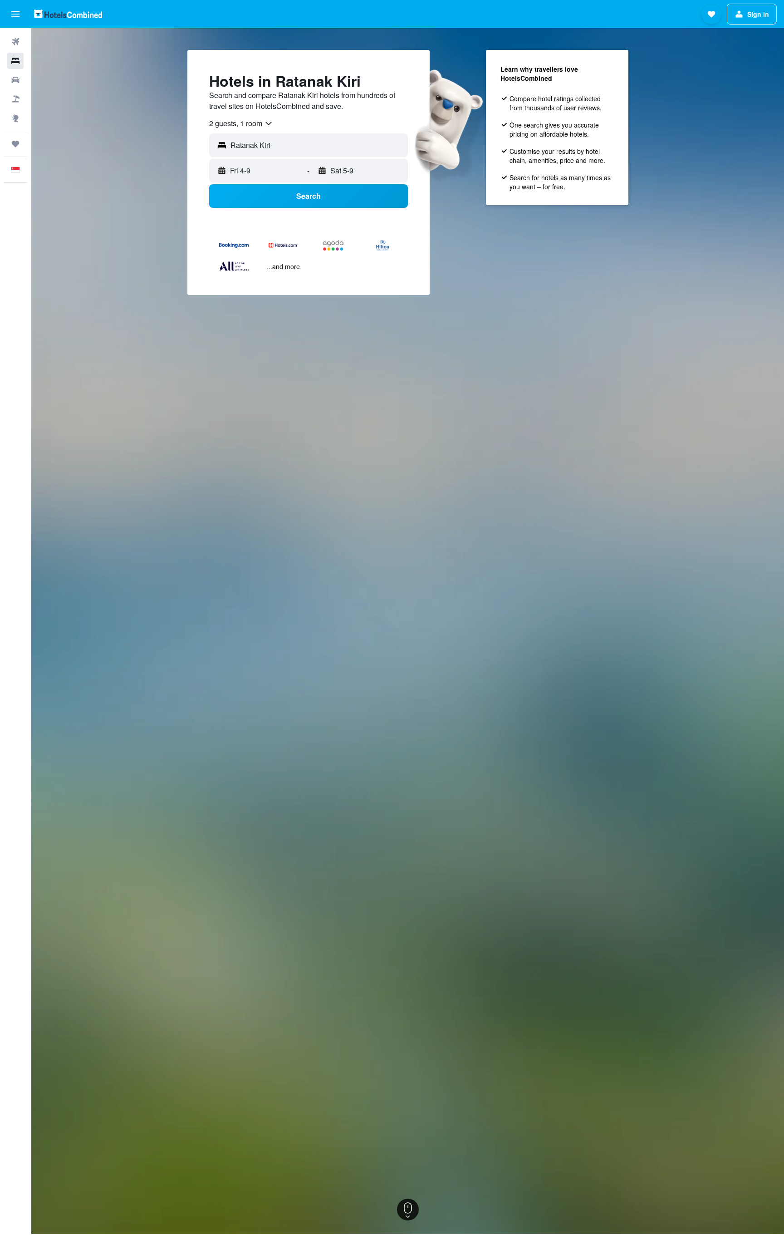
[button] (15, 14)
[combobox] (241, 123)
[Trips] (15, 144)
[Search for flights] (15, 42)
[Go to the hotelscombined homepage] (68, 14)
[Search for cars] (15, 80)
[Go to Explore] (15, 118)
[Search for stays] (15, 61)
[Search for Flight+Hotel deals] (15, 99)
